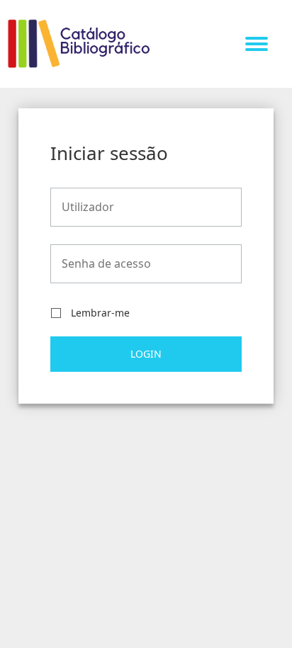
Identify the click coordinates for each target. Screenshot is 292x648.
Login (146, 353)
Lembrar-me (100, 313)
